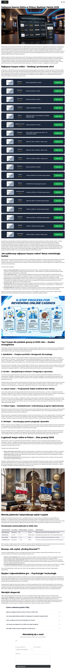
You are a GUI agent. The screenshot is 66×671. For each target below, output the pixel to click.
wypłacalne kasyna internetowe (15, 576)
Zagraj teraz (58, 82)
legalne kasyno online (16, 461)
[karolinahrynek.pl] (4, 2)
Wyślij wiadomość (21, 666)
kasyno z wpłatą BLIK (23, 518)
